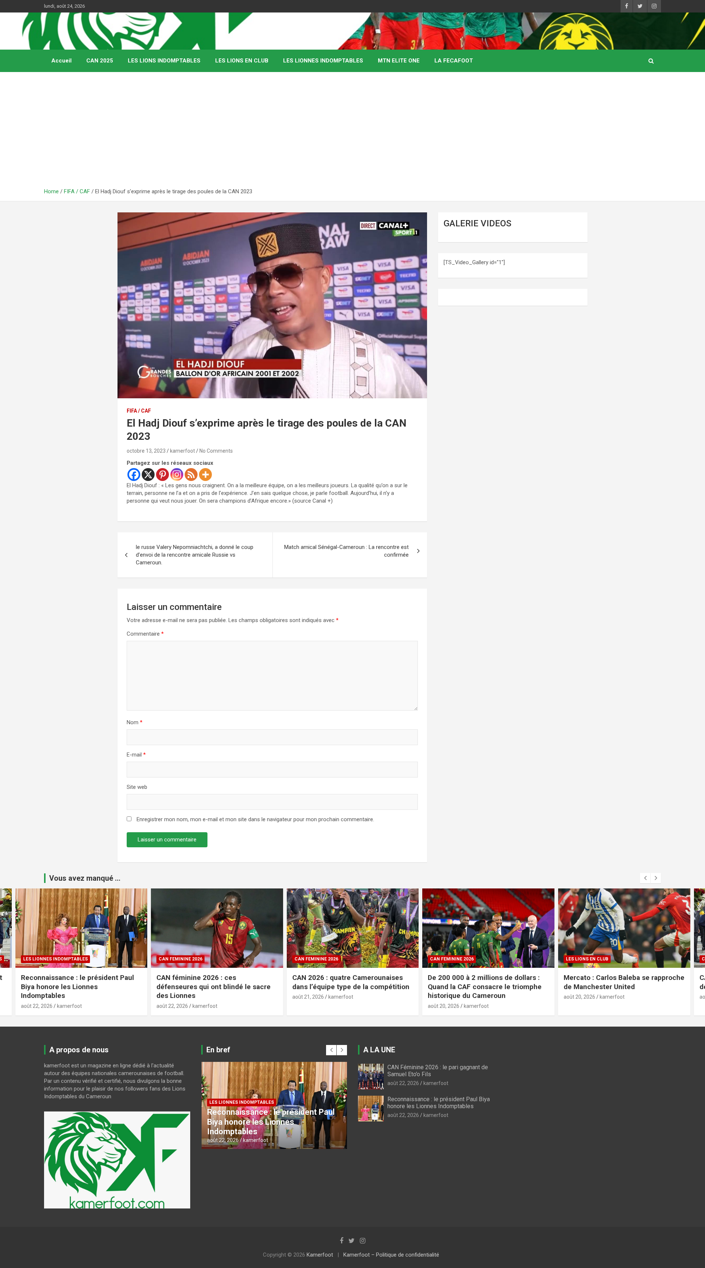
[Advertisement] (352, 132)
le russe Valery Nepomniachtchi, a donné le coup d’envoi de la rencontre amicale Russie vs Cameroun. (194, 555)
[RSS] (191, 474)
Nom (134, 722)
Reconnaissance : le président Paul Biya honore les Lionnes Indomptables (438, 1103)
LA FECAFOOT (453, 60)
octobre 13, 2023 (146, 451)
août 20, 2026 (307, 1006)
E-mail (136, 754)
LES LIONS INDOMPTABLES (164, 60)
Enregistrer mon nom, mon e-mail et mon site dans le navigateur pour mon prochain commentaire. (255, 819)
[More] (205, 474)
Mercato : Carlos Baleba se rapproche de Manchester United (488, 982)
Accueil (61, 60)
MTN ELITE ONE (399, 60)
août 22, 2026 (36, 1006)
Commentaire (145, 634)
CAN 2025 (99, 60)
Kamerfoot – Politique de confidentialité (391, 1254)
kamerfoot (182, 451)
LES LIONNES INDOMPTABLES (323, 60)
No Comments (216, 451)
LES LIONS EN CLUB (241, 60)
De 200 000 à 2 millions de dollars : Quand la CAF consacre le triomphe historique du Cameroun (349, 986)
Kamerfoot (320, 1254)
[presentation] (645, 878)
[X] (148, 474)
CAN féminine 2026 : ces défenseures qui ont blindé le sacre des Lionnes (78, 986)
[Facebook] (133, 474)
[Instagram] (176, 474)
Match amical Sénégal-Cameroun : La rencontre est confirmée (346, 551)
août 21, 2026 (172, 997)
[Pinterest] (162, 474)
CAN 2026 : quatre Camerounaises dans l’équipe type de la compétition (215, 982)
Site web (137, 787)
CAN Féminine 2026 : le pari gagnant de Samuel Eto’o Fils (622, 982)
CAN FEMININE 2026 (44, 959)
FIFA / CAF (139, 411)
